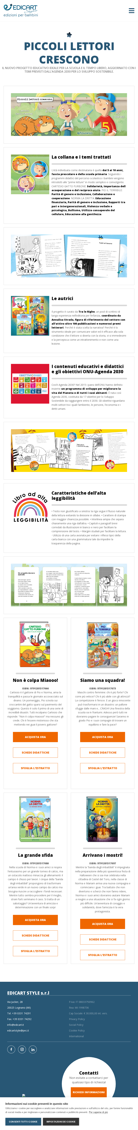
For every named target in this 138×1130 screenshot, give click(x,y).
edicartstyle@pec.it (18, 1030)
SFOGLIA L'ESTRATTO (35, 768)
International (76, 1036)
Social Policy (76, 1024)
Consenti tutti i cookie (23, 1122)
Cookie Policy (77, 1030)
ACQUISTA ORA (35, 737)
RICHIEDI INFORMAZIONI (89, 1092)
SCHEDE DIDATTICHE (35, 752)
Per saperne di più (98, 1112)
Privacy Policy (77, 1019)
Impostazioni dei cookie (61, 1122)
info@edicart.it (15, 1024)
